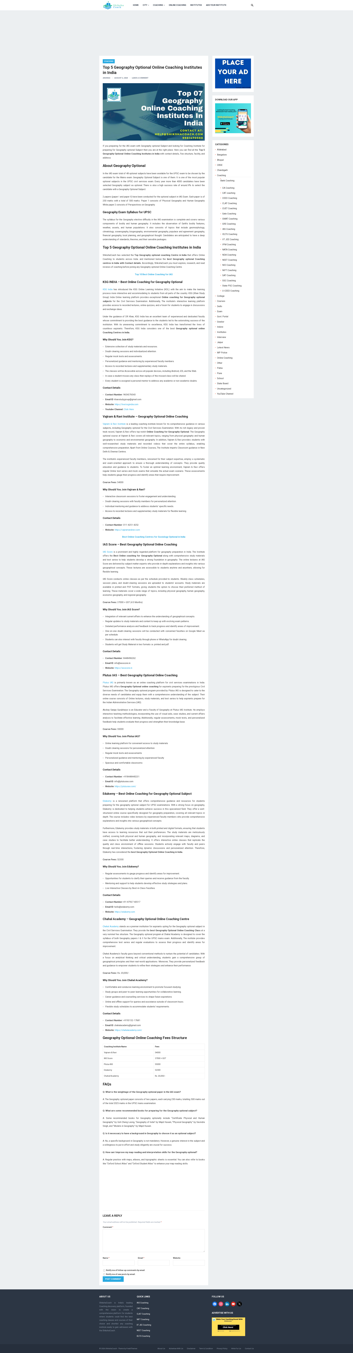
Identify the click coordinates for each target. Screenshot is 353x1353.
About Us (161, 1348)
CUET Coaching (229, 208)
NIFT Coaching (229, 270)
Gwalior (220, 321)
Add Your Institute (216, 5)
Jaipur (220, 342)
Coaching (158, 5)
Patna (220, 368)
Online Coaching (177, 5)
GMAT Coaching (229, 218)
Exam (219, 311)
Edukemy (107, 801)
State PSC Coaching (232, 285)
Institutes (196, 5)
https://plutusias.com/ (125, 786)
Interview (221, 337)
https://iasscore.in (123, 668)
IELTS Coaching (229, 234)
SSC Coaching (229, 280)
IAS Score (108, 552)
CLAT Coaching (229, 203)
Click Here (129, 409)
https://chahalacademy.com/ (128, 1030)
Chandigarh (222, 170)
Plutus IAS (108, 682)
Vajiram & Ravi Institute (114, 424)
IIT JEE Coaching (230, 239)
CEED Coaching (229, 198)
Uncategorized (224, 388)
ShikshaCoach (111, 1348)
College (220, 296)
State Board (222, 383)
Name (106, 1258)
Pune (219, 373)
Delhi (219, 306)
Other (219, 363)
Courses (221, 301)
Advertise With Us (176, 1348)
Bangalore (222, 154)
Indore (220, 327)
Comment (108, 1227)
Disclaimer (191, 1348)
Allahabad (221, 149)
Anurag (106, 78)
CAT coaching (228, 193)
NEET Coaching (229, 260)
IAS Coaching (228, 229)
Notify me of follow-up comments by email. (125, 1270)
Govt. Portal (222, 316)
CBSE (219, 165)
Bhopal (220, 160)
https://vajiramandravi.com (127, 530)
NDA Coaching (229, 255)
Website (176, 1258)
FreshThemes (131, 1348)
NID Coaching (228, 265)
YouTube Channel (225, 393)
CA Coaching (228, 188)
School (220, 378)
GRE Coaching (229, 224)
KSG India (108, 289)
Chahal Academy (111, 926)
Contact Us (249, 1348)
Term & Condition (206, 1348)
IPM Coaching (229, 244)
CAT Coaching (143, 1308)
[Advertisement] (176, 31)
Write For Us (236, 1348)
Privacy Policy (222, 1348)
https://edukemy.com (125, 912)
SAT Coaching (229, 275)
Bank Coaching (227, 180)
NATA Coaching (229, 249)
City (145, 5)
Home (136, 5)
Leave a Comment (140, 78)
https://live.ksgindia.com (126, 404)
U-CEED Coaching (230, 290)
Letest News (223, 347)
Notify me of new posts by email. (120, 1274)
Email (141, 1258)
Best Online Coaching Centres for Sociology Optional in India (153, 537)
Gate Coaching (229, 213)
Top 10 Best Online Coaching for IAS (154, 274)
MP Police (222, 352)
